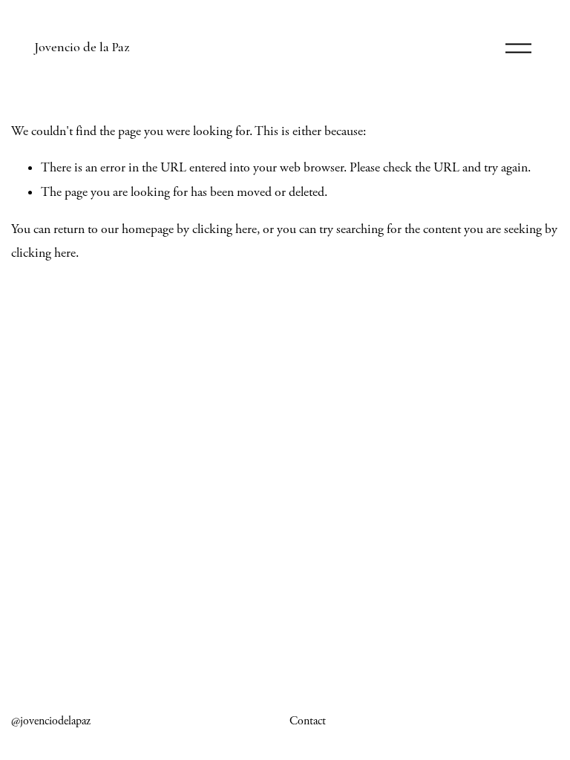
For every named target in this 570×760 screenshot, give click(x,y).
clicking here (224, 229)
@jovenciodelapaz (51, 721)
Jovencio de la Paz (81, 47)
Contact (307, 721)
